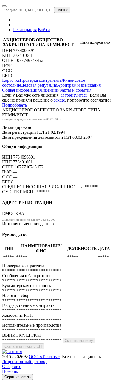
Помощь (10, 371)
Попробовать (14, 105)
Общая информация (20, 90)
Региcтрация (25, 29)
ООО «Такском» (44, 356)
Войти (44, 29)
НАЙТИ (62, 10)
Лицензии (48, 90)
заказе (59, 100)
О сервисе (11, 366)
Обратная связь (17, 377)
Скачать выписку (79, 341)
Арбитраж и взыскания (79, 85)
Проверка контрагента (41, 80)
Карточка (11, 80)
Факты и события (74, 90)
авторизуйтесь (74, 95)
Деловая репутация (39, 85)
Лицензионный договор (24, 361)
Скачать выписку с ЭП (23, 346)
